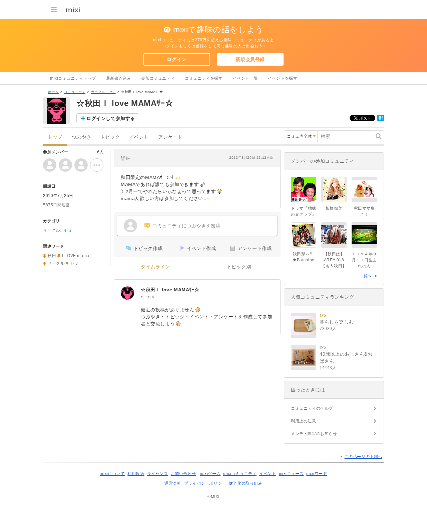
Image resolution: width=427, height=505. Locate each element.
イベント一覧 (245, 78)
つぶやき (81, 137)
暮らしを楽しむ (337, 322)
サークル (56, 263)
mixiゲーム (210, 473)
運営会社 (172, 483)
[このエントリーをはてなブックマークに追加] (380, 120)
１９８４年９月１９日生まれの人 (364, 260)
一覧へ (365, 276)
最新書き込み (118, 78)
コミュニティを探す (204, 78)
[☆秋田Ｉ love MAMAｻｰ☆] (127, 293)
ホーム (53, 92)
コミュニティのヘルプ (312, 408)
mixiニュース (291, 473)
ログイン (176, 59)
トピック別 (239, 266)
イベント (139, 137)
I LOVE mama (75, 255)
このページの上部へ (363, 456)
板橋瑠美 (334, 208)
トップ (55, 137)
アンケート (170, 137)
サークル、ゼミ (103, 92)
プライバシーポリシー (205, 483)
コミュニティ (74, 92)
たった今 (148, 297)
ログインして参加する (110, 118)
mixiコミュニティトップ (73, 78)
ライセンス (157, 473)
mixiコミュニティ (240, 473)
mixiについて (112, 473)
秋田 (52, 255)
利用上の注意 (303, 421)
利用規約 (135, 473)
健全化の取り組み (246, 483)
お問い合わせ (183, 473)
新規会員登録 (250, 59)
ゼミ (74, 263)
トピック (110, 137)
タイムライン (155, 266)
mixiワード (316, 473)
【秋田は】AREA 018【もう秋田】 (334, 260)
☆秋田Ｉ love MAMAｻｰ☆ (170, 289)
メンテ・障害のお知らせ (314, 433)
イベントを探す (282, 78)
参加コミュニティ (158, 78)
